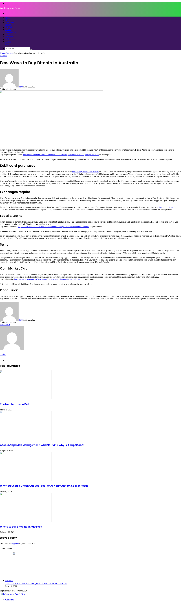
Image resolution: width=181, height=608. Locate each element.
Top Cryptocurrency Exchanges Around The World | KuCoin (36, 583)
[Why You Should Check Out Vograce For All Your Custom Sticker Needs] (26, 480)
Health (8, 25)
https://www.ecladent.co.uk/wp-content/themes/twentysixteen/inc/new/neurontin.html (53, 226)
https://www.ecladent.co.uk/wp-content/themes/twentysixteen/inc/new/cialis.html (47, 279)
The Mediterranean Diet (14, 404)
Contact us (9, 600)
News (7, 20)
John (21, 87)
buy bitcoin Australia (167, 207)
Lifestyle (9, 27)
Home (7, 18)
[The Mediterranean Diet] (26, 398)
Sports (8, 29)
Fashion (8, 34)
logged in (15, 543)
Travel (8, 41)
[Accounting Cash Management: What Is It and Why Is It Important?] (26, 439)
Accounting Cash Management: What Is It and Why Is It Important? (42, 445)
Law (7, 44)
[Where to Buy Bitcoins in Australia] (26, 521)
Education (9, 22)
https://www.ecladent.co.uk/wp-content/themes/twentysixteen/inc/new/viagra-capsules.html (61, 154)
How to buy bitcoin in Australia (85, 172)
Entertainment (11, 32)
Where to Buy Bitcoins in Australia (21, 526)
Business (9, 37)
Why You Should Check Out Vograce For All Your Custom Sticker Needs (44, 486)
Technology (10, 39)
